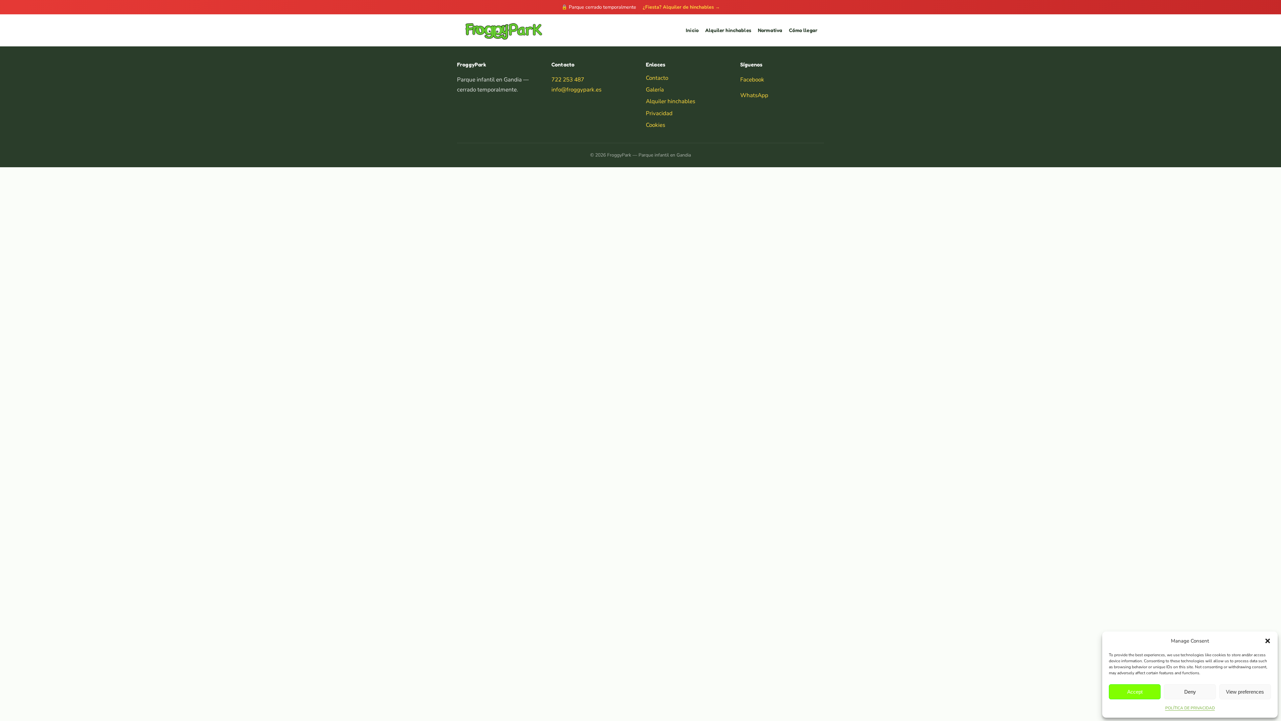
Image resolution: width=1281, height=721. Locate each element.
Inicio (692, 30)
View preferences (1245, 692)
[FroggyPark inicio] (503, 30)
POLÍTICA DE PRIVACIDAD (1190, 708)
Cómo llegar (803, 30)
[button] (1267, 641)
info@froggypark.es (576, 89)
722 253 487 (567, 79)
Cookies (655, 125)
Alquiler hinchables (728, 30)
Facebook (752, 79)
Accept (1135, 692)
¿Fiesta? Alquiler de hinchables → (681, 7)
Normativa (770, 30)
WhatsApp (754, 95)
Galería (655, 89)
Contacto (657, 78)
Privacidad (659, 113)
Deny (1190, 692)
